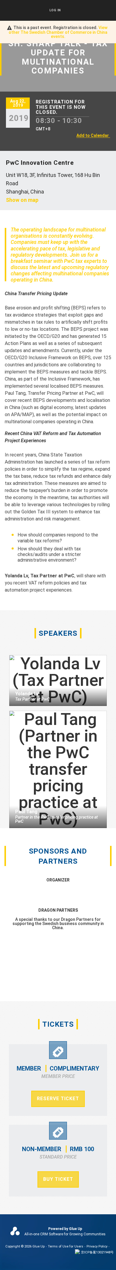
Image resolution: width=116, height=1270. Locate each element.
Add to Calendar (92, 135)
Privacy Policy (97, 1246)
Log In (55, 10)
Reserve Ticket (58, 1098)
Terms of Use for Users (65, 1246)
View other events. (58, 32)
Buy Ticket (58, 1179)
